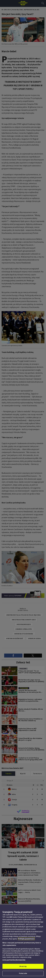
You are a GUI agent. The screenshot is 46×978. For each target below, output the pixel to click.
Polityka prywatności (26, 939)
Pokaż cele (23, 973)
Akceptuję (23, 966)
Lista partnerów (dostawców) (13, 960)
